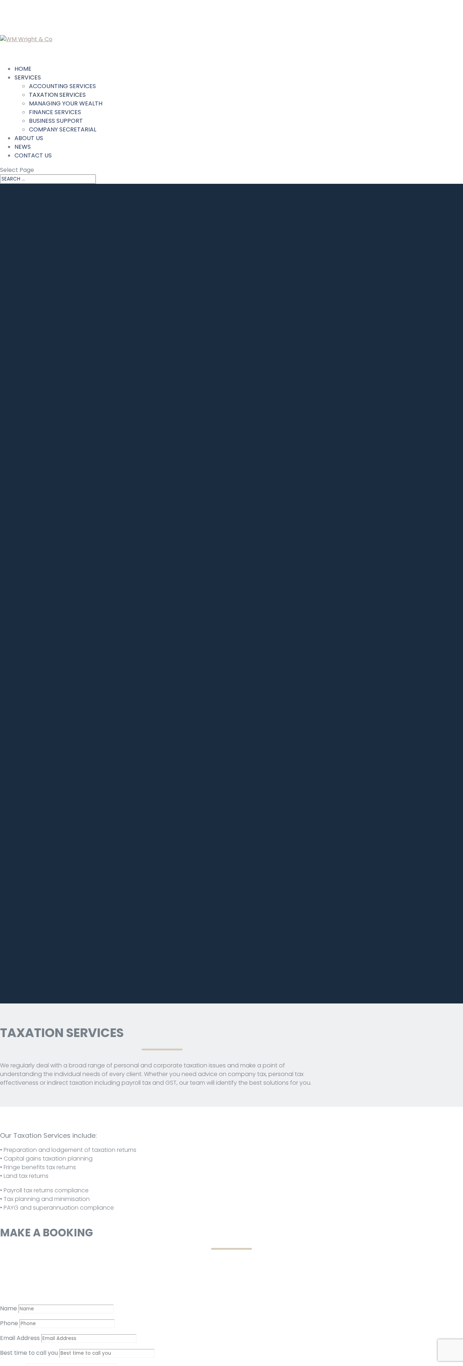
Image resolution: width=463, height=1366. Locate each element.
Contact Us (33, 155)
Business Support (56, 121)
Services (27, 77)
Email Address (20, 1338)
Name (8, 1308)
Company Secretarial (62, 129)
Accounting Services (62, 86)
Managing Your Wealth (65, 103)
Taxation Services (57, 95)
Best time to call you (29, 1353)
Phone (9, 1323)
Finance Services (55, 112)
